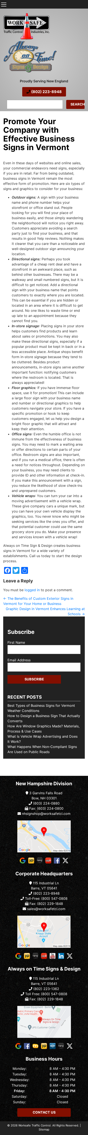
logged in (32, 590)
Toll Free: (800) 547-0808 (45, 994)
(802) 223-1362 (45, 989)
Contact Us (44, 1112)
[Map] (44, 836)
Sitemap (44, 1129)
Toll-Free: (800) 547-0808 (45, 898)
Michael (8, 154)
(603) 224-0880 (46, 803)
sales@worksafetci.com (46, 909)
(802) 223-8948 (46, 91)
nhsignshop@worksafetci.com (46, 813)
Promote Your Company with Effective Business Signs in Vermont (39, 134)
